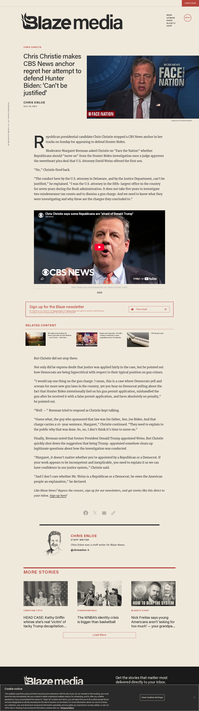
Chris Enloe (34, 102)
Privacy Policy (58, 311)
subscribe (190, 3)
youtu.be (99, 292)
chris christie (32, 47)
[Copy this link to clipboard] (113, 513)
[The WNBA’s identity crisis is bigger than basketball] (99, 593)
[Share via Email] (104, 513)
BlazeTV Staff (140, 611)
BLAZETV (171, 23)
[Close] (194, 697)
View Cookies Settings (152, 697)
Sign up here (58, 495)
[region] (99, 698)
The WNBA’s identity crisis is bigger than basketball (98, 620)
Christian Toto (33, 611)
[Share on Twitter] (95, 513)
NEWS (169, 15)
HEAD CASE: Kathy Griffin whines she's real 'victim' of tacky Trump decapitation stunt (44, 622)
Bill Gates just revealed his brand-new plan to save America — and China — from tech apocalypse (59, 336)
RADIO (170, 21)
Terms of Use (71, 311)
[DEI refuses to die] (138, 339)
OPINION (171, 18)
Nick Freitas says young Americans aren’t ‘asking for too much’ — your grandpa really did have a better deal (153, 622)
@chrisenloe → (80, 550)
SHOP (169, 26)
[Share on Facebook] (85, 513)
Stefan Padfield (87, 611)
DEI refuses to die (157, 333)
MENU (187, 18)
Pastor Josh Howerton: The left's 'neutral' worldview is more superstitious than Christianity (111, 336)
